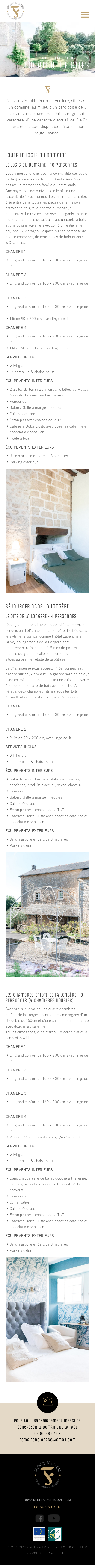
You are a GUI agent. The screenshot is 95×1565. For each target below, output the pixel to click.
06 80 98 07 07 (47, 1507)
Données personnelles (69, 1547)
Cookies (36, 1553)
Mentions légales (32, 1547)
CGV (10, 1547)
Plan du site (57, 1553)
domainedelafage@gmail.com (47, 1439)
